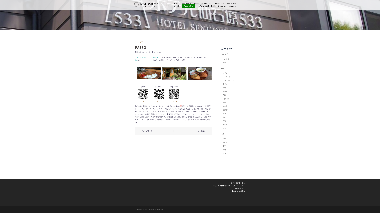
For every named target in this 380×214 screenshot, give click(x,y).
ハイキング (227, 77)
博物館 (225, 91)
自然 (224, 128)
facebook (232, 6)
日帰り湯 (226, 99)
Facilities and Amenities (202, 3)
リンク (143, 101)
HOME (176, 3)
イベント (226, 73)
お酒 (224, 139)
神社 (224, 121)
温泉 (224, 113)
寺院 (224, 95)
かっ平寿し (202, 131)
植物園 (225, 106)
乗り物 (225, 84)
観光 (222, 68)
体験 (224, 88)
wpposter (157, 52)
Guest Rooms (186, 3)
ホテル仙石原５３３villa (207, 6)
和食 (224, 150)
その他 (225, 142)
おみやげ (226, 59)
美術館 (225, 124)
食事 (141, 42)
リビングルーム (146, 131)
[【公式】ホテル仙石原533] (146, 5)
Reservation (188, 6)
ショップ (224, 54)
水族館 (225, 110)
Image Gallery (232, 3)
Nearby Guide (219, 3)
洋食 (136, 42)
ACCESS (176, 6)
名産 (224, 63)
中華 (224, 146)
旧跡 (224, 102)
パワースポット (228, 80)
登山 (224, 117)
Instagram (222, 6)
